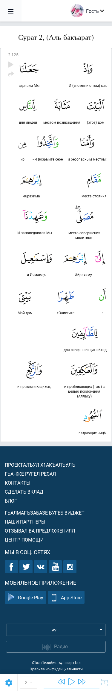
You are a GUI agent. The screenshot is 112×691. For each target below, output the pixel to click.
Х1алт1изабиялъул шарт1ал (56, 662)
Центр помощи (24, 539)
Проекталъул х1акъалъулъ (40, 465)
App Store (71, 597)
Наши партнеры (25, 521)
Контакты (17, 483)
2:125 (13, 55)
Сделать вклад (24, 492)
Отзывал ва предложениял (40, 530)
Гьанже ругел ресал (30, 474)
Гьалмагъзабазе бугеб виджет (45, 512)
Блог (11, 501)
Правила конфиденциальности (56, 668)
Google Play (30, 597)
